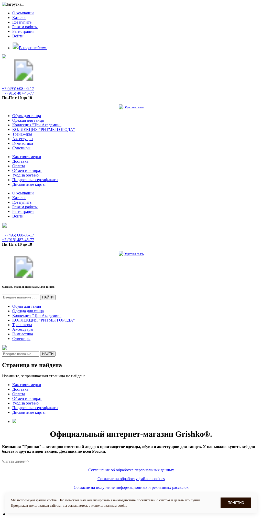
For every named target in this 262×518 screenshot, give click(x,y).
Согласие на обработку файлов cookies (131, 478)
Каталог (19, 17)
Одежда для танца (28, 120)
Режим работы (25, 27)
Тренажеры (22, 134)
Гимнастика (22, 143)
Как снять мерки (26, 156)
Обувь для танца (26, 115)
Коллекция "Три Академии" (36, 125)
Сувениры (21, 148)
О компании (23, 13)
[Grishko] (24, 80)
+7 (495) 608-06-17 (18, 88)
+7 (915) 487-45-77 (18, 93)
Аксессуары (22, 139)
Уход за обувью (25, 175)
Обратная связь (134, 107)
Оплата (18, 166)
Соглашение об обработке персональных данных (131, 470)
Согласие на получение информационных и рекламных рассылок (131, 487)
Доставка (20, 161)
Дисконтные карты (29, 184)
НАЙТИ (47, 297)
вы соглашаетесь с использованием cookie (95, 505)
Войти (18, 36)
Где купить (21, 22)
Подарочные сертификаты (35, 180)
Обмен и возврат (27, 170)
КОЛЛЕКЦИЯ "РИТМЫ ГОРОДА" (43, 129)
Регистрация (23, 31)
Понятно (236, 503)
